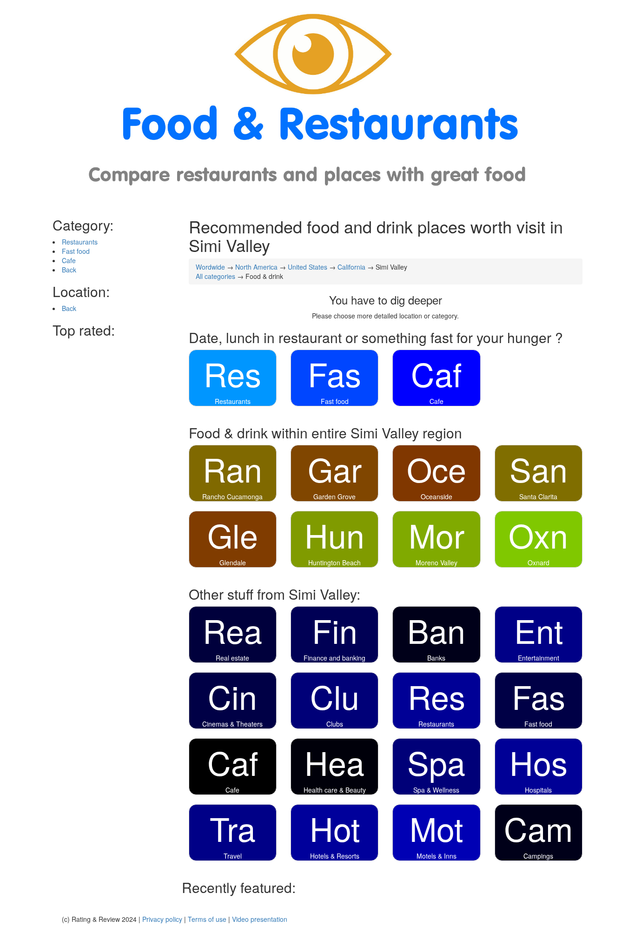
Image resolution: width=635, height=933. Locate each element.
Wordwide (210, 266)
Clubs (334, 723)
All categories (215, 276)
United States (307, 266)
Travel (233, 855)
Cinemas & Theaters (232, 723)
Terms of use (207, 919)
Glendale (232, 562)
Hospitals (538, 789)
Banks (436, 657)
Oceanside (436, 496)
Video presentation (259, 919)
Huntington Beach (334, 562)
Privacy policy (162, 919)
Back (69, 269)
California (351, 266)
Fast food (76, 251)
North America (256, 266)
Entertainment (538, 657)
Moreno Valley (436, 562)
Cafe (69, 260)
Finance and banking (334, 657)
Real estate (232, 657)
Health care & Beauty (335, 789)
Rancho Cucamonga (232, 496)
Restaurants (80, 241)
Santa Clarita (538, 496)
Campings (538, 855)
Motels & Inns (436, 855)
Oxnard (538, 562)
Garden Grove (334, 496)
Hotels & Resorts (334, 855)
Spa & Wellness (436, 789)
